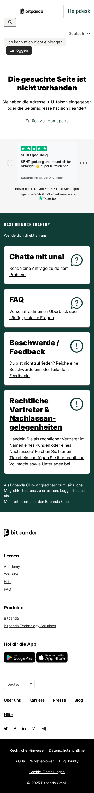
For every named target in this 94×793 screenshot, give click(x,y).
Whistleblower (42, 761)
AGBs (20, 761)
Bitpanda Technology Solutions (30, 625)
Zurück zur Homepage (47, 120)
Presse (59, 700)
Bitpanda (11, 618)
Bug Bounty (69, 761)
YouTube (11, 574)
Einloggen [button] (19, 50)
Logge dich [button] (70, 490)
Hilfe (7, 581)
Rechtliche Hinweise (27, 750)
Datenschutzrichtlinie (67, 750)
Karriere (37, 700)
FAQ (7, 589)
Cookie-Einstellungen (47, 771)
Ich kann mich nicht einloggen (35, 41)
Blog (78, 700)
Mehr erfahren (16, 501)
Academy (12, 566)
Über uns (12, 700)
